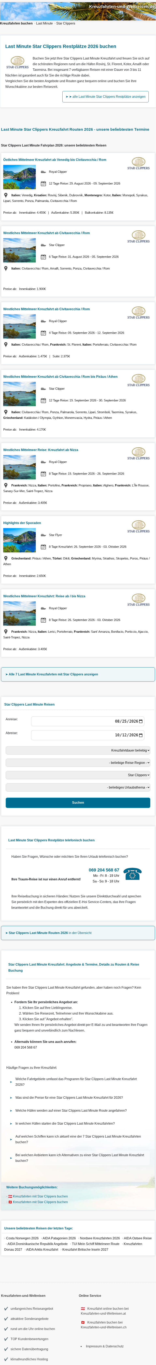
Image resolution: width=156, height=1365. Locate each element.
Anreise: (12, 719)
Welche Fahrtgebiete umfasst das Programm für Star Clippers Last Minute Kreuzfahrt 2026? (76, 1081)
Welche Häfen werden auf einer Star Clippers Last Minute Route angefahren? (71, 1110)
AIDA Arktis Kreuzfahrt (42, 1249)
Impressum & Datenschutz (105, 1346)
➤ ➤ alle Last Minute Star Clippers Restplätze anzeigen (105, 96)
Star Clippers (65, 23)
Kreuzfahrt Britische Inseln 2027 (85, 1249)
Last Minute (44, 23)
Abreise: (12, 733)
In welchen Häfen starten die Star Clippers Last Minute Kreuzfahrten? (65, 1123)
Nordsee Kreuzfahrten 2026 (100, 1238)
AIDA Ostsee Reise (138, 1238)
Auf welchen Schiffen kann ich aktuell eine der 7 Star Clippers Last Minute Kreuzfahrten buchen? (78, 1139)
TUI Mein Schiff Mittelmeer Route (95, 1244)
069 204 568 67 (25, 1047)
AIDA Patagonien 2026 (59, 1238)
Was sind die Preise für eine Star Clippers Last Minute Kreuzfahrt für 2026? (69, 1097)
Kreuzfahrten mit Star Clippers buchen (40, 1196)
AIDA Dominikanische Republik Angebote (38, 1244)
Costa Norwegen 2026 (22, 1238)
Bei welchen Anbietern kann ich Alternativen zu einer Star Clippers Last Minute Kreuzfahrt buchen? (79, 1157)
